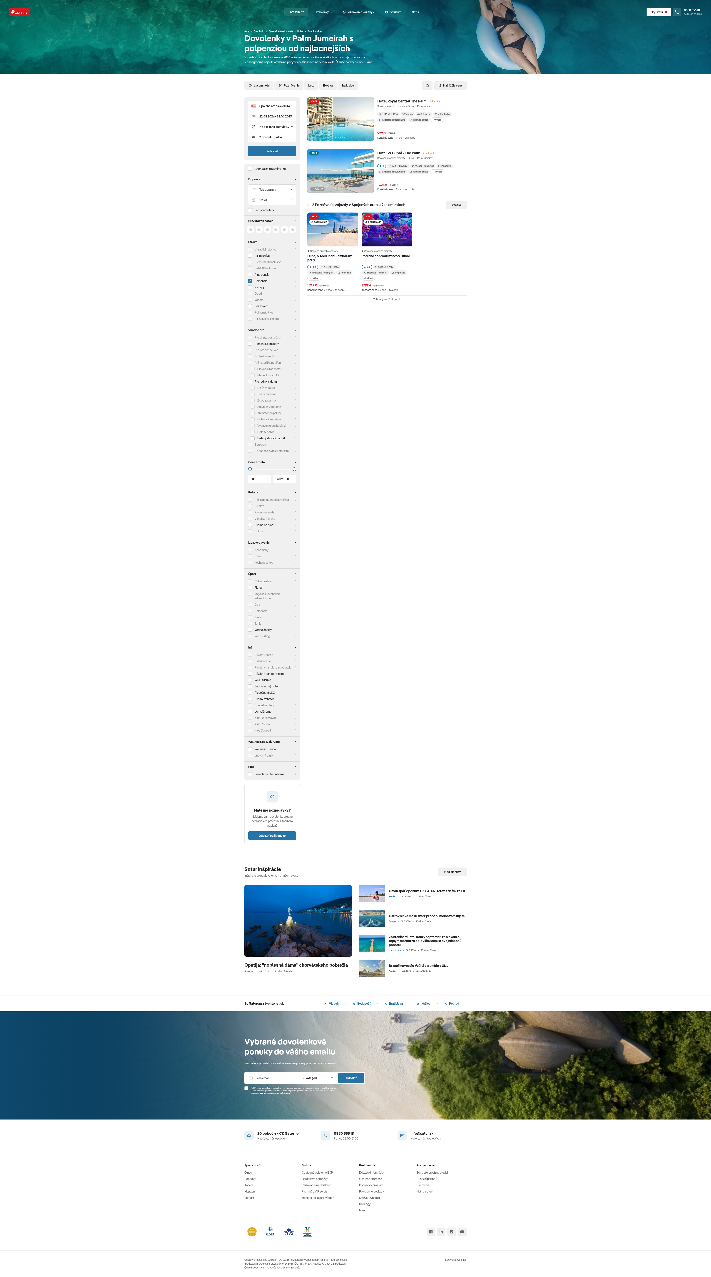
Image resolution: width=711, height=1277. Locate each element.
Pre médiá (423, 1185)
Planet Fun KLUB (268, 375)
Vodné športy (263, 630)
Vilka (258, 556)
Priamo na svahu (265, 512)
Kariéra (248, 1185)
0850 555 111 (344, 1133)
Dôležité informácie (371, 1172)
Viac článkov (452, 872)
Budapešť (363, 1003)
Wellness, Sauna (265, 749)
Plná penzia (262, 274)
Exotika (328, 85)
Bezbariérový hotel (266, 686)
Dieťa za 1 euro (266, 388)
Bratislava (396, 1003)
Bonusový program (371, 1185)
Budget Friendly (265, 356)
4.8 (314, 267)
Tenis (258, 623)
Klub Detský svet (265, 718)
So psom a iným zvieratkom (272, 451)
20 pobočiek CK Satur (275, 1133)
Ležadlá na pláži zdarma (393, 119)
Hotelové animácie (269, 419)
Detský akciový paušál (271, 438)
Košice (425, 1003)
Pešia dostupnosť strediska (272, 500)
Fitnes (259, 587)
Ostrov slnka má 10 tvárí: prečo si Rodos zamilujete (427, 916)
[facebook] (431, 1232)
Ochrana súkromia (370, 1179)
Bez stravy (261, 306)
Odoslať (351, 1078)
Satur (415, 12)
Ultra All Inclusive (265, 249)
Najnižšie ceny (453, 85)
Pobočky (250, 1179)
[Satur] (19, 12)
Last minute (262, 85)
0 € (254, 479)
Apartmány (261, 550)
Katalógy (364, 1204)
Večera (259, 300)
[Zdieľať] (427, 85)
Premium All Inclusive (268, 262)
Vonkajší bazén (264, 711)
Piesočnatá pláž (265, 692)
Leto (311, 85)
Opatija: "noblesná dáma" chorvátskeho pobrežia (296, 965)
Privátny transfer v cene (270, 674)
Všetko (456, 205)
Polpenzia (261, 281)
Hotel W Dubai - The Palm (398, 153)
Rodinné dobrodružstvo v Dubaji (386, 256)
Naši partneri (425, 1191)
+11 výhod (368, 278)
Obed (258, 293)
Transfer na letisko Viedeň (318, 1198)
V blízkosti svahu (265, 518)
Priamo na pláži (420, 119)
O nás (248, 1172)
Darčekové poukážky (315, 1179)
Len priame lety (264, 210)
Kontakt (249, 1198)
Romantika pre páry (267, 344)
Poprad (454, 1003)
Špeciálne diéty (264, 705)
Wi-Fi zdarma (263, 680)
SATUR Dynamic (369, 1198)
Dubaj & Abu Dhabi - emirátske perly (330, 258)
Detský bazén (266, 432)
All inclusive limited (267, 319)
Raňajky (259, 287)
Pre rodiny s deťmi (266, 381)
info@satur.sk (421, 1133)
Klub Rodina (262, 724)
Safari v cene (263, 661)
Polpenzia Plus (264, 312)
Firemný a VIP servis (314, 1191)
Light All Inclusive (266, 268)
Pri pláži (259, 506)
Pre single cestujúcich (268, 337)
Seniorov (260, 444)
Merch (363, 1210)
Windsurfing (262, 636)
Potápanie (261, 611)
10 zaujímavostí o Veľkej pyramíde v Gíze (418, 965)
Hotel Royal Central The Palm (402, 101)
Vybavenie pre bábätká (271, 425)
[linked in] (441, 1232)
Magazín (249, 1191)
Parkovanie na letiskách (316, 1185)
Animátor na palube (269, 413)
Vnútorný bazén (264, 755)
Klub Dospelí (263, 730)
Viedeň (333, 1003)
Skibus (259, 531)
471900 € (283, 479)
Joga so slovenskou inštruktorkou (267, 596)
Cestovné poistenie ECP (317, 1172)
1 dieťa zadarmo (266, 394)
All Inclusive (262, 256)
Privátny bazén (264, 655)
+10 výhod (437, 171)
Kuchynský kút (264, 562)
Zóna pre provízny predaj (432, 1172)
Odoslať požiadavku (272, 835)
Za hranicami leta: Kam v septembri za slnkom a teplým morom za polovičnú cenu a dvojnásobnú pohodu (425, 941)
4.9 (368, 267)
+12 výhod (314, 278)
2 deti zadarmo (266, 400)
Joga (258, 617)
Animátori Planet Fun (268, 362)
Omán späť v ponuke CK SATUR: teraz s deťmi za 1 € (427, 891)
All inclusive (444, 114)
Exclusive (347, 85)
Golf (257, 604)
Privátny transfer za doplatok (273, 667)
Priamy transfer (264, 699)
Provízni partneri (427, 1179)
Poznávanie (292, 85)
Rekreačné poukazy (371, 1191)
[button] (272, 106)
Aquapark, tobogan (269, 407)
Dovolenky (322, 12)
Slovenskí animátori (269, 369)
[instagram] (451, 1232)
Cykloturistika (263, 581)
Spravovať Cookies (456, 1259)
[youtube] (462, 1232)
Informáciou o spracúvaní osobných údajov (270, 1093)
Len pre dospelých (266, 350)
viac (369, 62)
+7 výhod (437, 119)
